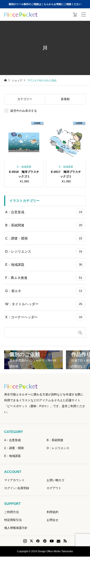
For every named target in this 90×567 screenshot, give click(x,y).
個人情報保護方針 (16, 527)
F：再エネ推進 (43, 278)
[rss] (65, 541)
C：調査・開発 (43, 238)
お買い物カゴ (55, 480)
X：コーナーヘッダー (43, 317)
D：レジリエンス (43, 251)
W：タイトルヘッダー (43, 304)
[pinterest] (45, 541)
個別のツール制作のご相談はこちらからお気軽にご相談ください (45, 4)
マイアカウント (14, 480)
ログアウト (54, 488)
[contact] (58, 541)
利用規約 (52, 512)
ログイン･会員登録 (16, 488)
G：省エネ (43, 291)
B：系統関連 (43, 225)
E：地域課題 (43, 264)
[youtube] (52, 541)
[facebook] (38, 541)
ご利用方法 (11, 512)
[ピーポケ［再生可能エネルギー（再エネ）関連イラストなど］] (20, 14)
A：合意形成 (43, 212)
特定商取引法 (13, 520)
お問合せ (52, 520)
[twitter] (31, 540)
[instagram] (25, 541)
